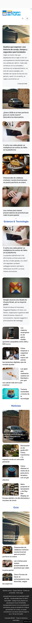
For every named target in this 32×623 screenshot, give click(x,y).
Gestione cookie (27, 621)
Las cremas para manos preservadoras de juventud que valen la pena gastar (15, 212)
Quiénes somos (7, 590)
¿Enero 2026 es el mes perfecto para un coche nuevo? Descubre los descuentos (16, 115)
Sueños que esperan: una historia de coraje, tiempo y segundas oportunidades (15, 49)
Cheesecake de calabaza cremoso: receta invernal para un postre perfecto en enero (15, 180)
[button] (22, 18)
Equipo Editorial (17, 590)
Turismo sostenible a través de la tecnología (25, 394)
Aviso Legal (19, 593)
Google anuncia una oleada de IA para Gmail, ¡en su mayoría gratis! (15, 302)
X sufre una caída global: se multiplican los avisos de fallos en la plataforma (15, 147)
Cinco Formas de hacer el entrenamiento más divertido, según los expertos (15, 579)
